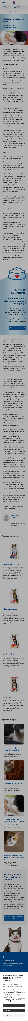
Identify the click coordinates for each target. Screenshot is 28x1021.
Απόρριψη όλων (8, 1010)
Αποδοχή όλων (8, 1005)
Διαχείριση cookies (9, 1015)
